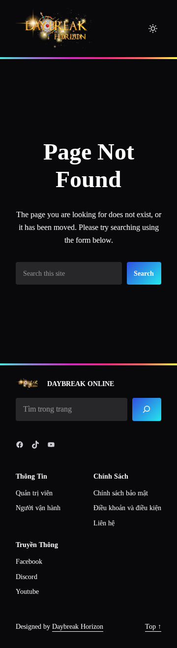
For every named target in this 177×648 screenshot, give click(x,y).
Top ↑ (153, 626)
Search (144, 273)
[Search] (146, 409)
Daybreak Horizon (77, 626)
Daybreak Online (80, 384)
